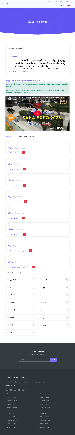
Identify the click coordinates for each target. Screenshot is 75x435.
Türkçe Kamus (44, 416)
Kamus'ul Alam (44, 397)
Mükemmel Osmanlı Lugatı (17, 251)
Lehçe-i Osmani (14, 169)
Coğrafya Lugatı (45, 420)
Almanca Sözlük (12, 394)
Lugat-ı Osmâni (11, 427)
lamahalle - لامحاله (11, 136)
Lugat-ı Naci (10, 413)
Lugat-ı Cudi (43, 404)
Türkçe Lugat (44, 423)
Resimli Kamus (44, 413)
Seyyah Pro (9, 84)
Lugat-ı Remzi (14, 218)
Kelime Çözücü (60, 1)
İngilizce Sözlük (15, 57)
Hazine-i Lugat (11, 397)
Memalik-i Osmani (12, 420)
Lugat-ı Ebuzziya (45, 407)
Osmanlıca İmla (44, 427)
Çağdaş (51, 1)
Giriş (63, 5)
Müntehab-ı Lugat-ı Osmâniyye (19, 267)
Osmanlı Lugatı (11, 423)
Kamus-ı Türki (14, 153)
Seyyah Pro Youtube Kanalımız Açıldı (22, 80)
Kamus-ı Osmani (14, 185)
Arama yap (70, 1)
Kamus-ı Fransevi (15, 202)
